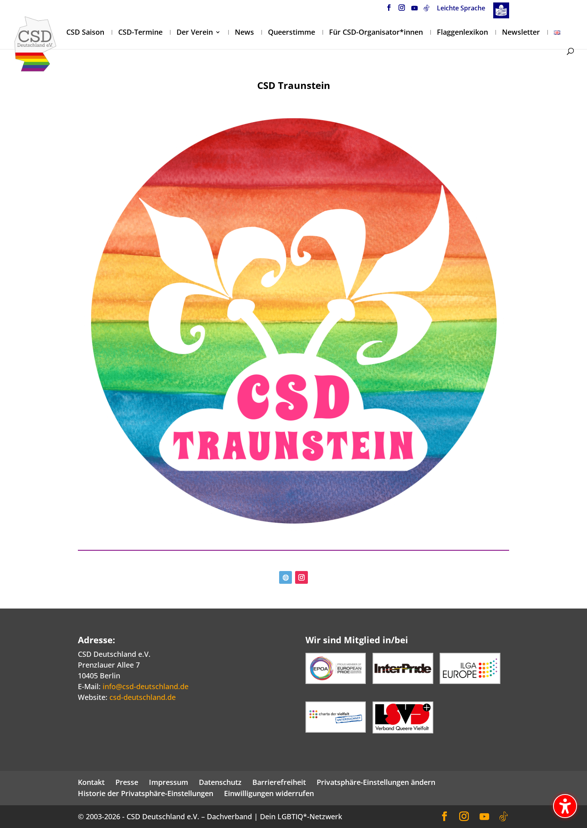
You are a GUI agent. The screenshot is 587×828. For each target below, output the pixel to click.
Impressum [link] (168, 782)
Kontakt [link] (91, 782)
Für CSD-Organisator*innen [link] (376, 33)
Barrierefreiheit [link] (279, 782)
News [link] (244, 33)
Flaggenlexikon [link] (462, 33)
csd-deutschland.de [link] (142, 697)
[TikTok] (426, 10)
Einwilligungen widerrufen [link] (269, 793)
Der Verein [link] (194, 33)
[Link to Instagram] (402, 10)
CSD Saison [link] (85, 33)
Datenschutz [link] (220, 782)
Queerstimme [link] (291, 33)
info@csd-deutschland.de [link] (145, 686)
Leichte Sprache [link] (461, 8)
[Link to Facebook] (389, 10)
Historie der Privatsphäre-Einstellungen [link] (145, 793)
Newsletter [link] (521, 33)
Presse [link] (126, 782)
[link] (35, 43)
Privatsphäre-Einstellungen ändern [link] (376, 782)
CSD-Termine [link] (140, 33)
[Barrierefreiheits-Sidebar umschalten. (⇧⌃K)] (565, 806)
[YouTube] (414, 10)
